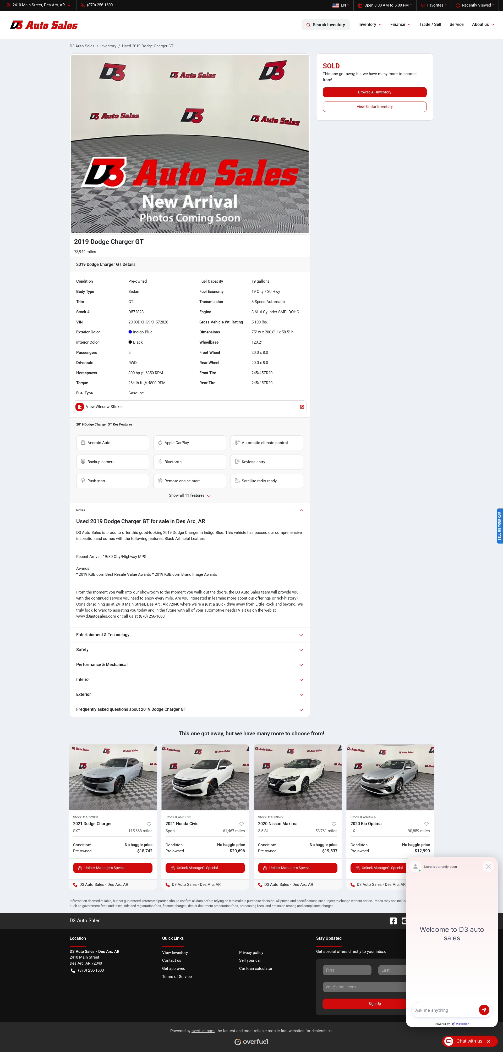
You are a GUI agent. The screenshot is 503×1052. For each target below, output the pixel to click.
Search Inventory (329, 24)
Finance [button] (397, 24)
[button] (40, 5)
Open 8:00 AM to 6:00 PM (386, 5)
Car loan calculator (255, 968)
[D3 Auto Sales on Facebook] (391, 920)
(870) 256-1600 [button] (100, 5)
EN (343, 5)
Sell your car (250, 960)
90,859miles (419, 831)
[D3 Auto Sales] (44, 25)
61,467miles (234, 831)
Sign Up (375, 1003)
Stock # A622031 (86, 817)
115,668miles (140, 831)
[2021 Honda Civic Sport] (205, 777)
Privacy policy (251, 952)
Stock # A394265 (363, 817)
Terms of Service (177, 976)
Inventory (108, 46)
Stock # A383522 (270, 817)
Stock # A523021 (178, 817)
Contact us (171, 960)
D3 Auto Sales (82, 46)
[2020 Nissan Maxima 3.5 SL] (298, 777)
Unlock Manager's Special (104, 868)
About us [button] (480, 24)
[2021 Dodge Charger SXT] (113, 777)
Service (457, 24)
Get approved (173, 968)
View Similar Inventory (375, 106)
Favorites (435, 5)
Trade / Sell (430, 24)
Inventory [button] (367, 24)
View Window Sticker (104, 406)
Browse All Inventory (374, 92)
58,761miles (326, 831)
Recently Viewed (476, 5)
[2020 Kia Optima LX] (390, 777)
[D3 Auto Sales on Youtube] (403, 920)
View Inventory (175, 952)
